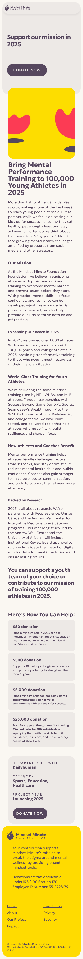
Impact (13, 926)
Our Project (16, 919)
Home (12, 906)
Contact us (52, 906)
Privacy (49, 913)
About (12, 913)
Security (50, 919)
